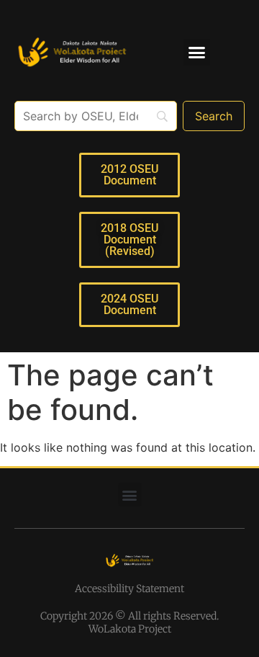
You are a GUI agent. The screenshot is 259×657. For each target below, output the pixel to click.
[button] (197, 52)
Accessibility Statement (129, 588)
